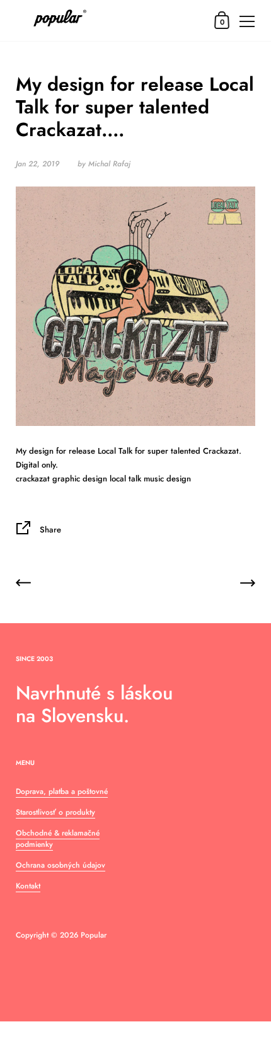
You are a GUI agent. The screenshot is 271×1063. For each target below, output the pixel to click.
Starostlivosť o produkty (55, 812)
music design (167, 479)
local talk (125, 479)
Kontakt (28, 886)
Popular (94, 935)
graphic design (79, 479)
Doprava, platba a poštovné (62, 791)
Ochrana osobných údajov (60, 865)
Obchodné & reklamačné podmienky (58, 838)
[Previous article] (23, 585)
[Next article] (247, 585)
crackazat (33, 479)
